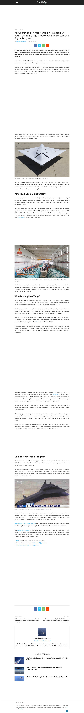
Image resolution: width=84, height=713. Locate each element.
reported (55, 394)
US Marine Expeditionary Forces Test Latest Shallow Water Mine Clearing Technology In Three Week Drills (27, 620)
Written (18, 541)
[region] (42, 17)
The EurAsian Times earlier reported (25, 523)
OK (66, 710)
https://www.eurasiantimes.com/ (42, 640)
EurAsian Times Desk (21, 41)
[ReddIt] (47, 45)
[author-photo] (42, 636)
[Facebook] (35, 45)
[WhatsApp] (43, 45)
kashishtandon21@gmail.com (38, 543)
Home (16, 29)
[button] (17, 2)
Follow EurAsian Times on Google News (28, 545)
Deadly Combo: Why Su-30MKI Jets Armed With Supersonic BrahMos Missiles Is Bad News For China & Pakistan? (56, 620)
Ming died (39, 322)
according (21, 217)
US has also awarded (23, 530)
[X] (39, 45)
